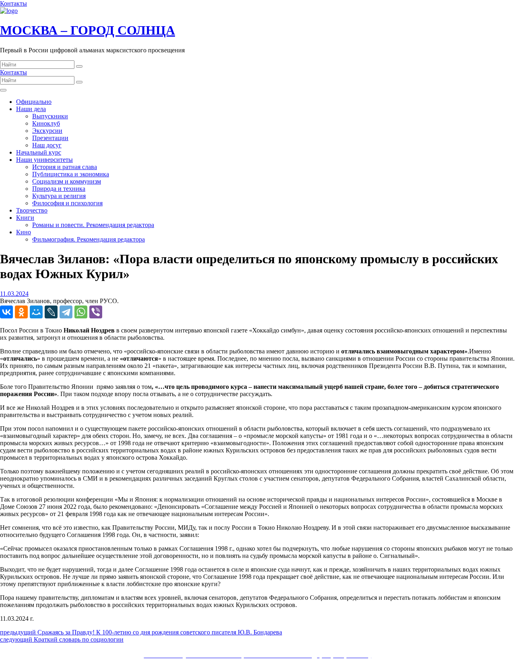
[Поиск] (79, 66)
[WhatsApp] (80, 312)
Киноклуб (46, 123)
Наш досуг (47, 145)
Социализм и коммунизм (66, 181)
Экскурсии (47, 130)
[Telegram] (66, 312)
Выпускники (50, 116)
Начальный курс (38, 152)
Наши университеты (44, 159)
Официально (34, 101)
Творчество (31, 210)
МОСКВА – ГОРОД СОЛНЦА (87, 30)
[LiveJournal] (51, 312)
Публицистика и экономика (70, 174)
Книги (25, 217)
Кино (23, 232)
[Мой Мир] (36, 312)
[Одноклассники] (21, 312)
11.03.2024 (14, 293)
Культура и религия (59, 195)
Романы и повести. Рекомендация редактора (93, 224)
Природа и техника (58, 188)
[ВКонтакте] (6, 312)
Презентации (50, 137)
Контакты (13, 3)
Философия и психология (67, 203)
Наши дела (31, 108)
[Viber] (95, 312)
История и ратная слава (64, 166)
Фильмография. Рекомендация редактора (88, 239)
